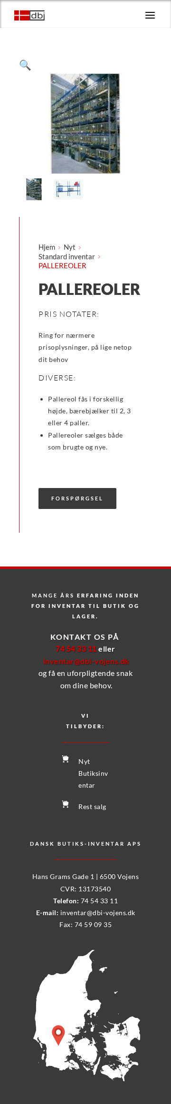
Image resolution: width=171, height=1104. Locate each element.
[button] (150, 15)
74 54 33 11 (99, 901)
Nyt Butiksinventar (93, 773)
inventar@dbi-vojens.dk (97, 913)
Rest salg (92, 806)
